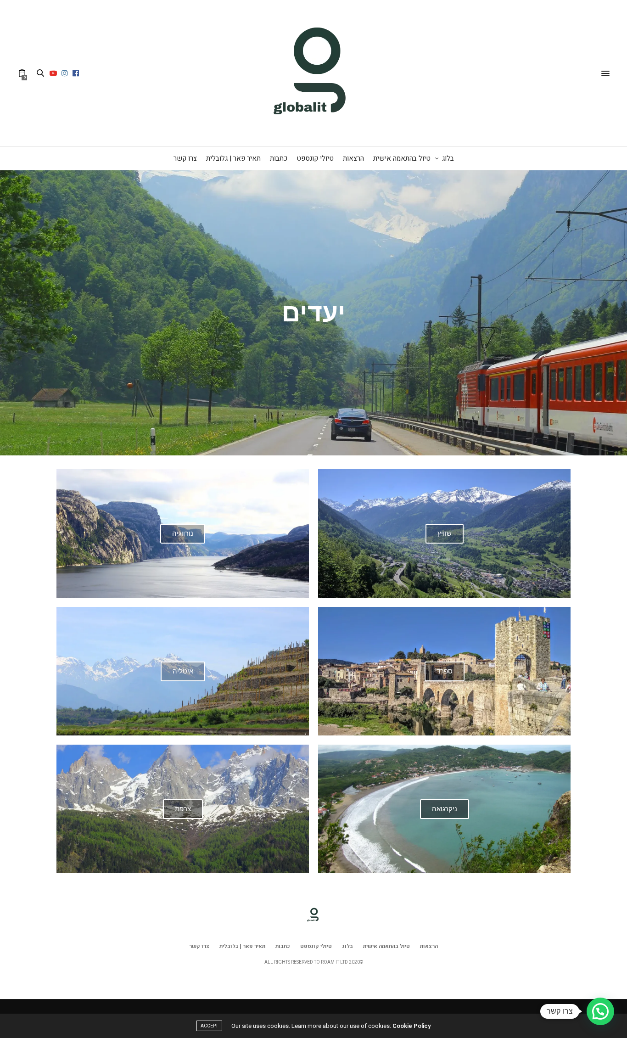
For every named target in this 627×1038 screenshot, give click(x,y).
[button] (600, 1011)
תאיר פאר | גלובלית (233, 158)
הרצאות (353, 158)
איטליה (183, 671)
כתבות (278, 158)
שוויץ (444, 533)
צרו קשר (185, 158)
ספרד (445, 671)
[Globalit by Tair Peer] (313, 73)
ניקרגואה (444, 809)
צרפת (183, 809)
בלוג (448, 158)
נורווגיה (182, 533)
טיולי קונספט (315, 158)
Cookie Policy (411, 1025)
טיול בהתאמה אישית (402, 158)
